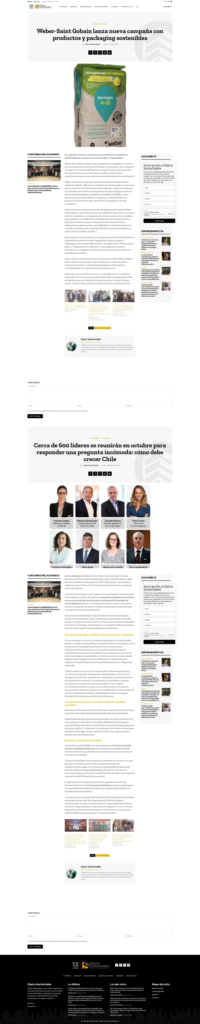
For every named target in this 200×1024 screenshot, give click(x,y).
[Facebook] (163, 1)
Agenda (144, 267)
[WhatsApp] (105, 52)
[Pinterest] (100, 52)
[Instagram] (166, 1)
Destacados (72, 993)
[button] (137, 6)
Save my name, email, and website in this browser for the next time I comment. (59, 411)
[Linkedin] (110, 52)
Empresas (31, 183)
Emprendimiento (147, 237)
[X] (169, 1)
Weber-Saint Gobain (102, 328)
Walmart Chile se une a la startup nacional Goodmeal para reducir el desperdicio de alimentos (62, 371)
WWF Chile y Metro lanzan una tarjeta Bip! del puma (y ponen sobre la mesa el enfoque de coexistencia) (127, 990)
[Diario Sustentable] (72, 346)
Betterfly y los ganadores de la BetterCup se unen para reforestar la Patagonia (138, 371)
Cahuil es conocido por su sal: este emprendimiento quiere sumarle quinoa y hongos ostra (149, 244)
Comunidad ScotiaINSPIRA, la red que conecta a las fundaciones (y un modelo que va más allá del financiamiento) (43, 189)
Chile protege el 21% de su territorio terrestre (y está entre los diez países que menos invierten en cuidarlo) (128, 1000)
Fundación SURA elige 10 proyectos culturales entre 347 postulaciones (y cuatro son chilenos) (86, 989)
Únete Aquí (159, 221)
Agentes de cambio (116, 995)
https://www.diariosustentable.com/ (92, 342)
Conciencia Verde (100, 24)
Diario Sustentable (92, 44)
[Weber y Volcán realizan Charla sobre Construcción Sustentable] (76, 296)
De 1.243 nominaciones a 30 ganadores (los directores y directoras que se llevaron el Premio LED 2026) (128, 1010)
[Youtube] (171, 1)
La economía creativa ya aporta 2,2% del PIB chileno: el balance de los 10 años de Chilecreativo (150, 259)
